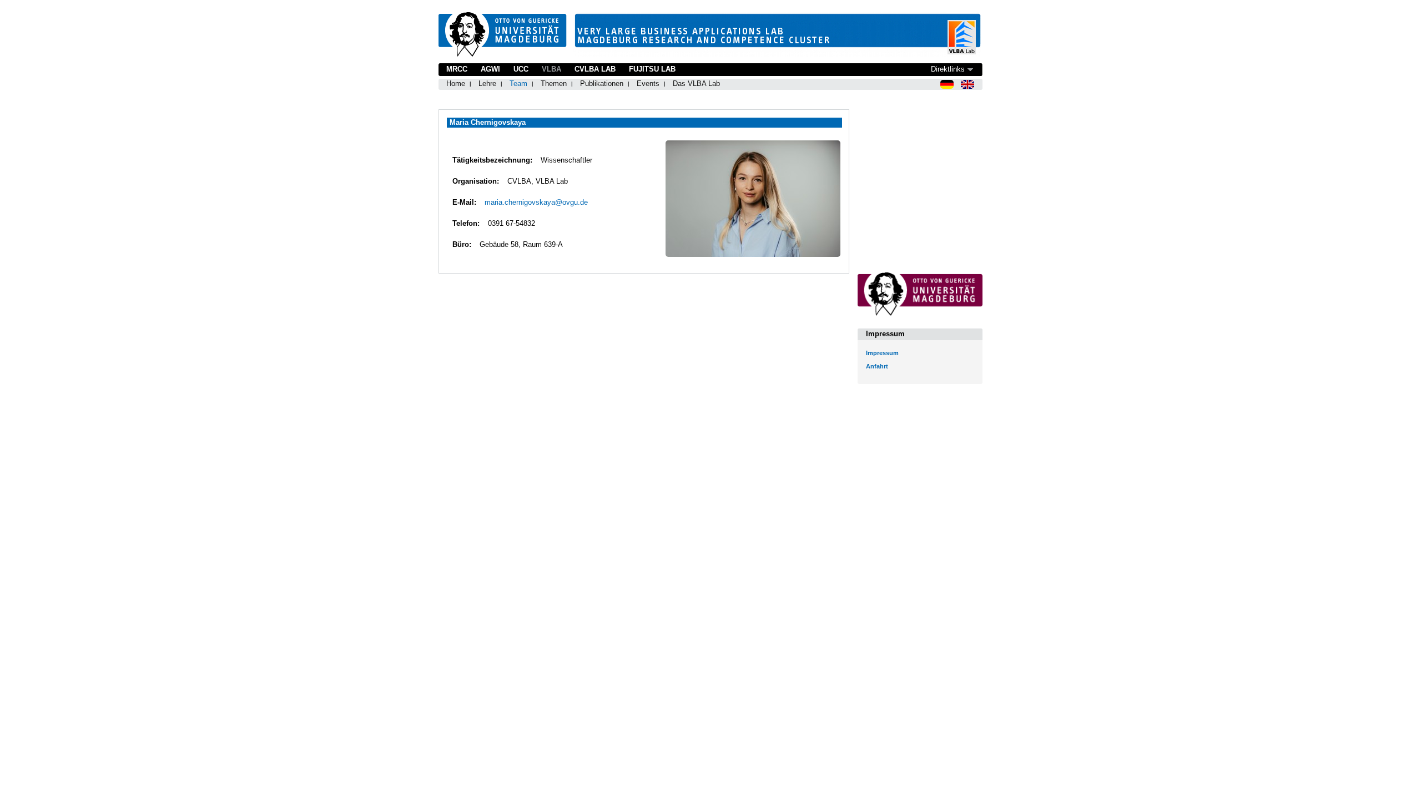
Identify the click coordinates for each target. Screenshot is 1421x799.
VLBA (551, 69)
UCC (520, 69)
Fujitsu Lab (652, 69)
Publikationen (601, 83)
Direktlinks (948, 69)
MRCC (456, 69)
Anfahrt (877, 366)
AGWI (490, 69)
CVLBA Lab (595, 69)
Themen (554, 83)
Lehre (487, 83)
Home (455, 83)
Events (648, 83)
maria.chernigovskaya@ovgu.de (536, 202)
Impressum (882, 353)
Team (518, 83)
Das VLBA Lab (696, 83)
